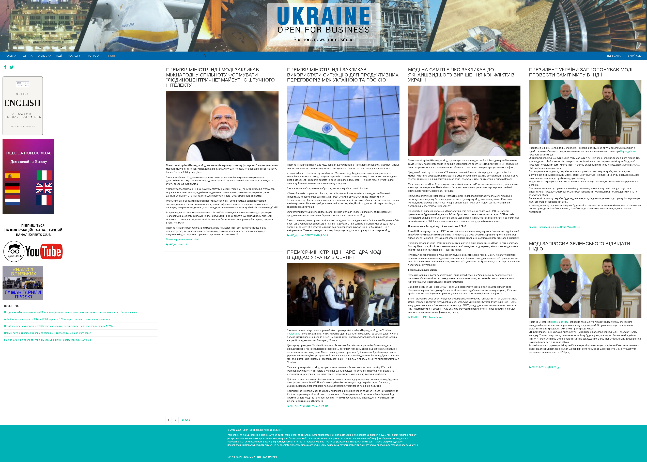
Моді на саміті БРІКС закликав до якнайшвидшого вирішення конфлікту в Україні (461, 74)
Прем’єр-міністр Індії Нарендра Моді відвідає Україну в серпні (334, 254)
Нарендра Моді (560, 322)
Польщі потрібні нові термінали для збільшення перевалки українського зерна (47, 333)
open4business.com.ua (241, 457)
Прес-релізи (74, 55)
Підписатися (615, 55)
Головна (10, 55)
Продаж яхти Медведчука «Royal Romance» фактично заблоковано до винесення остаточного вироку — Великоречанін (70, 312)
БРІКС (425, 317)
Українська (635, 55)
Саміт (439, 317)
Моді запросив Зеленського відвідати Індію (579, 246)
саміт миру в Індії (570, 227)
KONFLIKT (416, 317)
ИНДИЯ (173, 244)
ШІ (185, 244)
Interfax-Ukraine (267, 457)
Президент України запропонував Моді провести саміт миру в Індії (581, 72)
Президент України (548, 227)
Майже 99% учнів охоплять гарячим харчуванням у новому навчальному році (47, 340)
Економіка (44, 55)
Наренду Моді (628, 151)
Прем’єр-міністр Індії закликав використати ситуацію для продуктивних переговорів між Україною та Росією (343, 74)
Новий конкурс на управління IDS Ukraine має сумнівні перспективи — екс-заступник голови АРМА (58, 326)
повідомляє (293, 333)
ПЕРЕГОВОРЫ (312, 235)
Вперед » (187, 419)
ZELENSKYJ (538, 367)
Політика (27, 55)
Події (59, 55)
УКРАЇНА (323, 406)
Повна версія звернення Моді (182, 239)
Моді (180, 244)
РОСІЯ (324, 235)
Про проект (94, 55)
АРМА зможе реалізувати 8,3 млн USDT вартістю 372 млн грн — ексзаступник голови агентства (57, 319)
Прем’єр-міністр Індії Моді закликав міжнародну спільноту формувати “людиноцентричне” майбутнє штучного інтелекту (220, 77)
